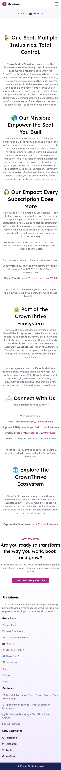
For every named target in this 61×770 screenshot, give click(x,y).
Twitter (9, 750)
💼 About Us (8, 643)
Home (21, 13)
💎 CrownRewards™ (13, 649)
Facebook (11, 737)
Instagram (11, 743)
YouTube (10, 756)
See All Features (11, 723)
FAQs (5, 681)
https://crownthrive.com (45, 524)
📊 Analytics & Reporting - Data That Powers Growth (26, 716)
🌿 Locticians (9, 662)
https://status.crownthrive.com (39, 432)
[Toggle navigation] (56, 4)
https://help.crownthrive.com (43, 427)
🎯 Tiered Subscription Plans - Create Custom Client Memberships (30, 697)
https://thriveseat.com (40, 421)
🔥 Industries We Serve (15, 637)
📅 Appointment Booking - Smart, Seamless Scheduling (26, 706)
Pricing (6, 675)
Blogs (5, 669)
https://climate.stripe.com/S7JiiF (40, 278)
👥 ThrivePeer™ (10, 656)
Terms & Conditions (12, 631)
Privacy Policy (10, 625)
